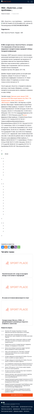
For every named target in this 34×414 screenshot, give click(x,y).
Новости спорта (5, 13)
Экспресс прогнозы (26, 409)
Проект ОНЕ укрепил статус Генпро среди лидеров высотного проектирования (17, 368)
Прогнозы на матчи (6, 409)
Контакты (26, 411)
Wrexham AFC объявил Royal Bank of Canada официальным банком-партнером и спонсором (17, 331)
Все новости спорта (17, 395)
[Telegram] (9, 247)
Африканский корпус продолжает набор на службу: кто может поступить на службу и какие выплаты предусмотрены (18, 341)
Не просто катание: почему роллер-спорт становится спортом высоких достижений (18, 371)
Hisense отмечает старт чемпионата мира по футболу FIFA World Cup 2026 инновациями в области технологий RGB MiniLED (18, 376)
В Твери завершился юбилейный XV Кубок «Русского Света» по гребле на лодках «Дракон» (18, 357)
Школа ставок (15, 406)
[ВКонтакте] (2, 247)
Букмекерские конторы (26, 406)
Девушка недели (18, 411)
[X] (12, 247)
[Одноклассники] (5, 247)
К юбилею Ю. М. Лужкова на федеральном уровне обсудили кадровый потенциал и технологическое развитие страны (18, 390)
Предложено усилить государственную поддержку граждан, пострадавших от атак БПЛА (18, 345)
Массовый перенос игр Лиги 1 (20, 98)
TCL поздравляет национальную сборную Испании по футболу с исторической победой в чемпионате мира (19, 364)
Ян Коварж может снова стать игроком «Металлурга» (16, 100)
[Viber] (15, 247)
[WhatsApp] (18, 247)
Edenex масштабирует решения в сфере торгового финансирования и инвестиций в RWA (17, 348)
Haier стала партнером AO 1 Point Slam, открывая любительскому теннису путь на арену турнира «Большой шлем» (17, 353)
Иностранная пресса (6, 411)
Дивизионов (16, 409)
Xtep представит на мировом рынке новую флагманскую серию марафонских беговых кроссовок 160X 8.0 (18, 336)
